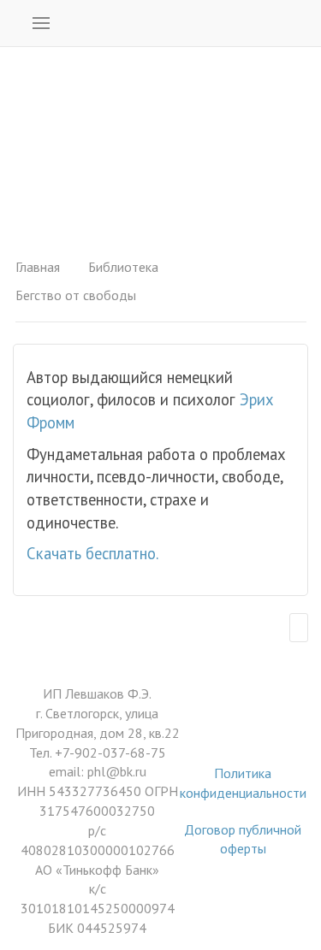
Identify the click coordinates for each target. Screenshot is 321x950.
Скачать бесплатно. (92, 553)
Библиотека (123, 266)
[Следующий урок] (298, 627)
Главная (37, 266)
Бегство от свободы (75, 295)
